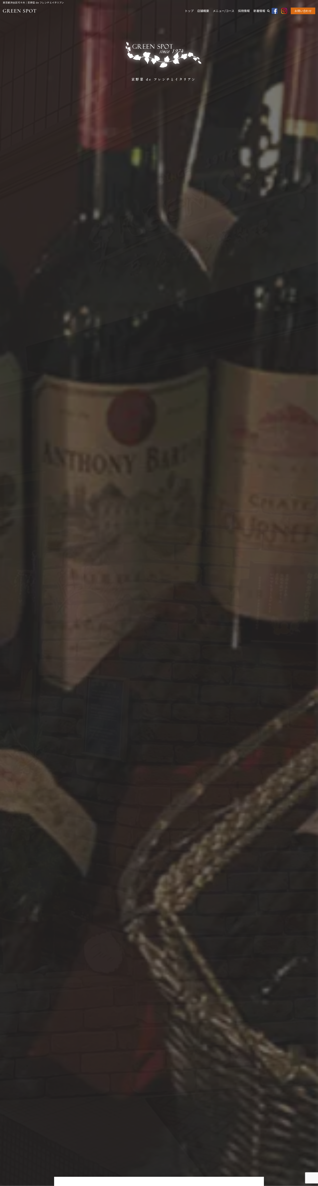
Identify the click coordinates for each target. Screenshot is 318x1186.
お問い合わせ (303, 11)
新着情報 (259, 10)
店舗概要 (203, 10)
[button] (268, 10)
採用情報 (244, 10)
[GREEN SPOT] (19, 11)
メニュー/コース (223, 10)
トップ (189, 10)
